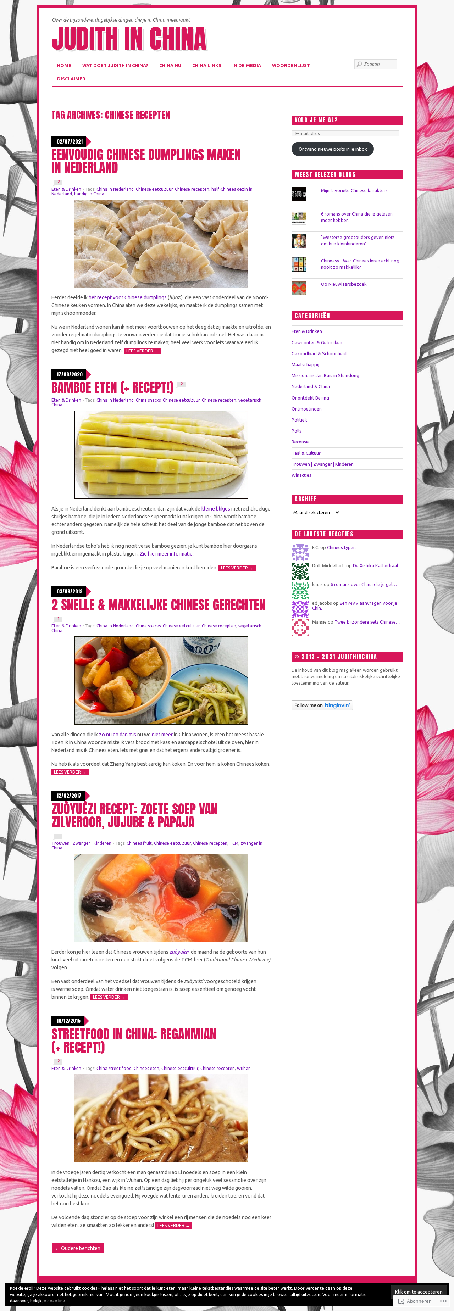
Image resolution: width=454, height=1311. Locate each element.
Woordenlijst (291, 65)
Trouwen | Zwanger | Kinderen (81, 843)
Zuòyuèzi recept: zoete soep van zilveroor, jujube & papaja (134, 815)
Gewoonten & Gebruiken (317, 342)
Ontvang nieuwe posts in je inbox (333, 148)
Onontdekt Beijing (310, 397)
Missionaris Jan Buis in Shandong (325, 375)
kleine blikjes (215, 509)
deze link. (56, 1301)
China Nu (170, 65)
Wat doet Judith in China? (115, 65)
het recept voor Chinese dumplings (128, 297)
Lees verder (142, 350)
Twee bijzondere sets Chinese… (367, 621)
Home (64, 65)
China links (206, 65)
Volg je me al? (316, 120)
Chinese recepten (192, 189)
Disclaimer (71, 78)
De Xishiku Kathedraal (375, 565)
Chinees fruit (139, 843)
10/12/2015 (69, 1021)
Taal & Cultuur (306, 453)
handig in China (89, 193)
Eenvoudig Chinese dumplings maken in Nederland (146, 161)
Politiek (299, 419)
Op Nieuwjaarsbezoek (344, 283)
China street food (114, 1068)
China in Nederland (115, 189)
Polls (296, 430)
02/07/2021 (70, 141)
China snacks (148, 400)
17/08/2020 (70, 374)
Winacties (301, 475)
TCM (233, 843)
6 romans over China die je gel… (364, 584)
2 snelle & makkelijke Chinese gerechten (158, 604)
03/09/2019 (70, 591)
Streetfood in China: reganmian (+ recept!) (133, 1040)
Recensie (301, 441)
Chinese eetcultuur (154, 189)
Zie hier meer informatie (166, 554)
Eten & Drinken (66, 189)
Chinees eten (146, 1068)
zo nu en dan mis (117, 734)
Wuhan (244, 1068)
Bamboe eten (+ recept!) (112, 387)
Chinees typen (341, 547)
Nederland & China (311, 386)
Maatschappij (305, 364)
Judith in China (129, 38)
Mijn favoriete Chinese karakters (354, 190)
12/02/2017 (69, 795)
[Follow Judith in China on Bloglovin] (322, 708)
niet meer (162, 734)
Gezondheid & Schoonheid (319, 353)
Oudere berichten (77, 1248)
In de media (246, 65)
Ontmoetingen (307, 408)
